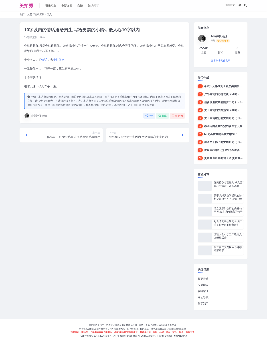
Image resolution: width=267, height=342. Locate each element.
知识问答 (93, 5)
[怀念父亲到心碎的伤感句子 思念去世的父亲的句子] (205, 211)
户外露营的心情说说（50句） (222, 94)
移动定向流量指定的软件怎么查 (223, 126)
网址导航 (203, 297)
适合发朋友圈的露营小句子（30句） (226, 102)
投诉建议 (203, 285)
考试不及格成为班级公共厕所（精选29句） (230, 86)
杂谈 (80, 5)
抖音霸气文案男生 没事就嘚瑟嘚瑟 (228, 248)
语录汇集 (50, 5)
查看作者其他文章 (220, 60)
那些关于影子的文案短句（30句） (225, 142)
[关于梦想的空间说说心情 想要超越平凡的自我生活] (205, 198)
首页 (22, 14)
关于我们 (203, 303)
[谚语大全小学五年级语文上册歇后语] (205, 237)
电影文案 (66, 5)
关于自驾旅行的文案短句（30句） (225, 118)
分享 (150, 115)
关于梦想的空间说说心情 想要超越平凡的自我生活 (228, 197)
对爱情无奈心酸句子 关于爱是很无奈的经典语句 (228, 222)
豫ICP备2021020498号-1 (145, 335)
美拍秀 (108, 335)
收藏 (164, 115)
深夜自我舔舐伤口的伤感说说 (222, 150)
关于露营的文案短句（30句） (222, 110)
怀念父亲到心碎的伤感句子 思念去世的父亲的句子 (228, 210)
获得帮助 (203, 291)
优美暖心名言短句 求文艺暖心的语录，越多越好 (228, 184)
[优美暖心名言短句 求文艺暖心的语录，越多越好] (205, 185)
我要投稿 (203, 278)
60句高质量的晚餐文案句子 (220, 134)
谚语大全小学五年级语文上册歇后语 (228, 236)
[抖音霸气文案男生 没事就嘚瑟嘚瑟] (205, 250)
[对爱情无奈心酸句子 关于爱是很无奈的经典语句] (205, 224)
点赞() (179, 115)
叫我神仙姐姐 (39, 115)
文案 (29, 14)
